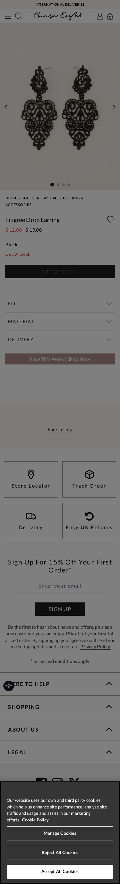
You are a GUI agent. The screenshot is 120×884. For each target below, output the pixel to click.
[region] (60, 832)
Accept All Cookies (60, 871)
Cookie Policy (35, 819)
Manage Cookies (60, 833)
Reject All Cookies (60, 852)
